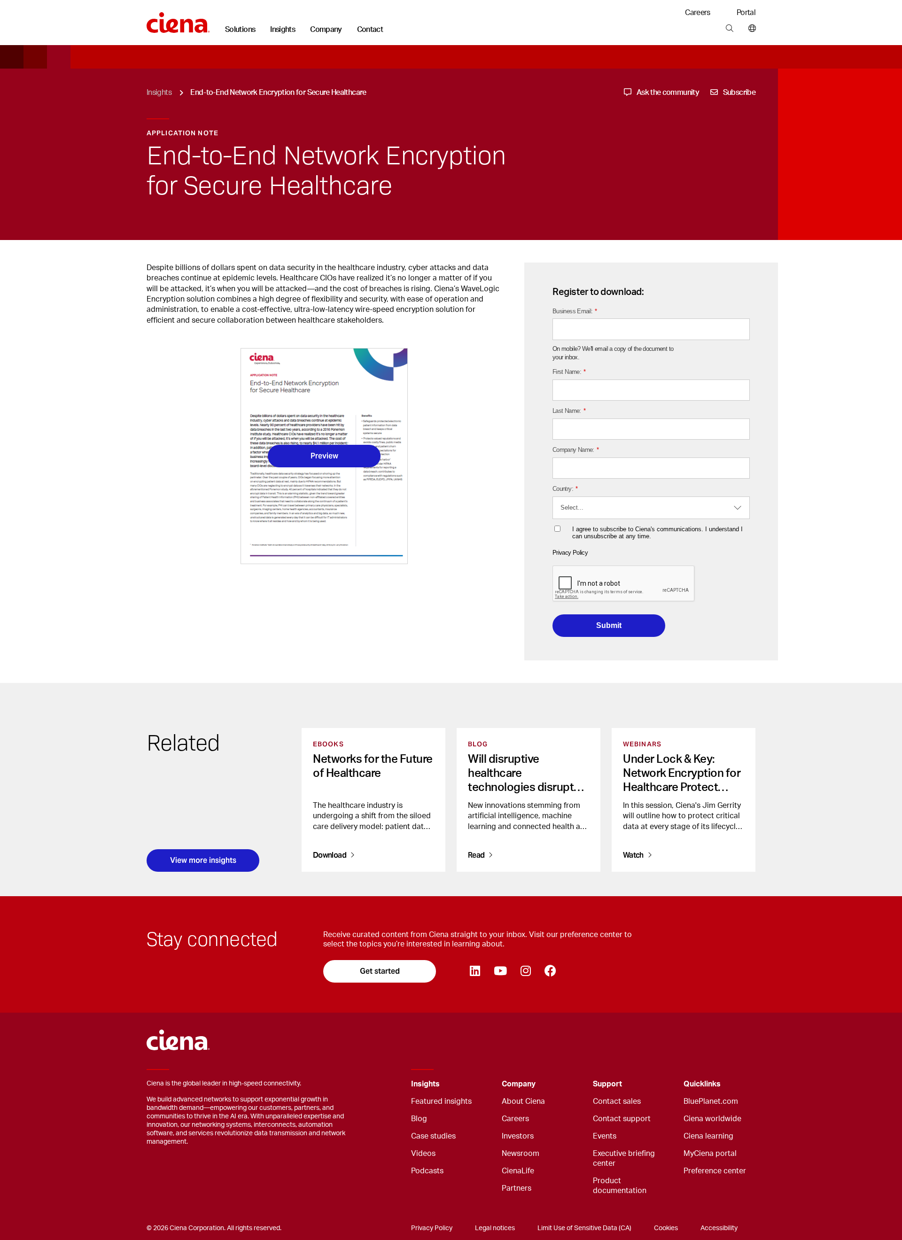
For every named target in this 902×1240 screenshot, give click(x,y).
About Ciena (523, 1101)
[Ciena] (178, 19)
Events (604, 1136)
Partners (516, 1188)
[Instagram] (525, 971)
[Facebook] (550, 971)
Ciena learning (708, 1136)
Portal (746, 12)
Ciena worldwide (712, 1119)
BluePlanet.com (711, 1101)
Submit (609, 625)
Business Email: (574, 311)
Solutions (240, 29)
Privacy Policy (570, 552)
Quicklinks (702, 1084)
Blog (419, 1119)
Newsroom (520, 1153)
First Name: (568, 371)
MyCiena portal (710, 1153)
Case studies (433, 1136)
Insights (282, 29)
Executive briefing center (624, 1158)
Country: (564, 488)
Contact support (622, 1119)
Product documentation (619, 1185)
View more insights (203, 860)
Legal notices (495, 1228)
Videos (423, 1153)
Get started (380, 971)
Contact (370, 29)
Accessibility (719, 1228)
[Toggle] (480, 1084)
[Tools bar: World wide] (750, 28)
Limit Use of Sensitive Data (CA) (584, 1228)
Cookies (666, 1228)
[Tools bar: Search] (729, 28)
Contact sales (617, 1101)
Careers (697, 12)
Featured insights (441, 1101)
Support (607, 1084)
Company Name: (575, 449)
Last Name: (568, 410)
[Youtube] (500, 971)
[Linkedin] (475, 971)
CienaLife (518, 1171)
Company (326, 29)
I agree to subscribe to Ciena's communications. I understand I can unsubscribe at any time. (657, 533)
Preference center (715, 1171)
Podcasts (427, 1171)
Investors (518, 1136)
